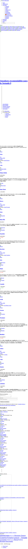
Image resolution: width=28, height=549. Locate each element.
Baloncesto (12, 535)
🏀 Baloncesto (8, 14)
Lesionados (7, 12)
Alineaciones (5, 4)
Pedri (1, 268)
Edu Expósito (5, 105)
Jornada (6, 11)
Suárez (2, 367)
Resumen (2, 541)
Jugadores (5, 19)
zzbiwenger (6, 111)
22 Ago (3, 428)
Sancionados (7, 13)
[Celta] (22, 26)
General (16, 538)
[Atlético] (10, 26)
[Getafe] (15, 27)
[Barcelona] (15, 26)
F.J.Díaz (5, 354)
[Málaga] (24, 27)
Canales (2, 284)
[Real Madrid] (19, 29)
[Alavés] (2, 26)
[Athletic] (6, 26)
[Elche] (7, 27)
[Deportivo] (2, 27)
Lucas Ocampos (6, 107)
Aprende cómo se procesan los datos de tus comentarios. (12, 405)
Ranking (7, 18)
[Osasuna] (2, 29)
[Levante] (19, 27)
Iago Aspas (3, 189)
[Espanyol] (11, 27)
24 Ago (3, 458)
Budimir (2, 334)
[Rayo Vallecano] (12, 29)
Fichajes (7, 7)
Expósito (2, 233)
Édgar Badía (3, 172)
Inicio (4, 2)
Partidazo (7, 17)
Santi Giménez (7, 255)
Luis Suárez (5, 108)
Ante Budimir (5, 104)
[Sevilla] (9, 30)
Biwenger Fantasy (9, 15)
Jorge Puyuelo (7, 207)
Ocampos (2, 317)
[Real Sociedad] (3, 30)
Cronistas (4, 20)
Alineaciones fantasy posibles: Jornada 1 (8, 532)
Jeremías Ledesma (6, 106)
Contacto (4, 547)
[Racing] (7, 29)
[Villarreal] (17, 30)
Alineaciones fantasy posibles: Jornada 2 (8, 510)
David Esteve (7, 160)
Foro (4, 21)
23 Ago (3, 440)
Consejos (7, 6)
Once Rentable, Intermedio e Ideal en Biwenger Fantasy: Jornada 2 (14, 521)
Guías (6, 8)
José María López (7, 305)
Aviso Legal (5, 546)
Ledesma (2, 383)
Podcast (12, 539)
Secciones (5, 5)
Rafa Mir (2, 219)
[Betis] (19, 26)
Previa (6, 117)
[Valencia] (13, 30)
